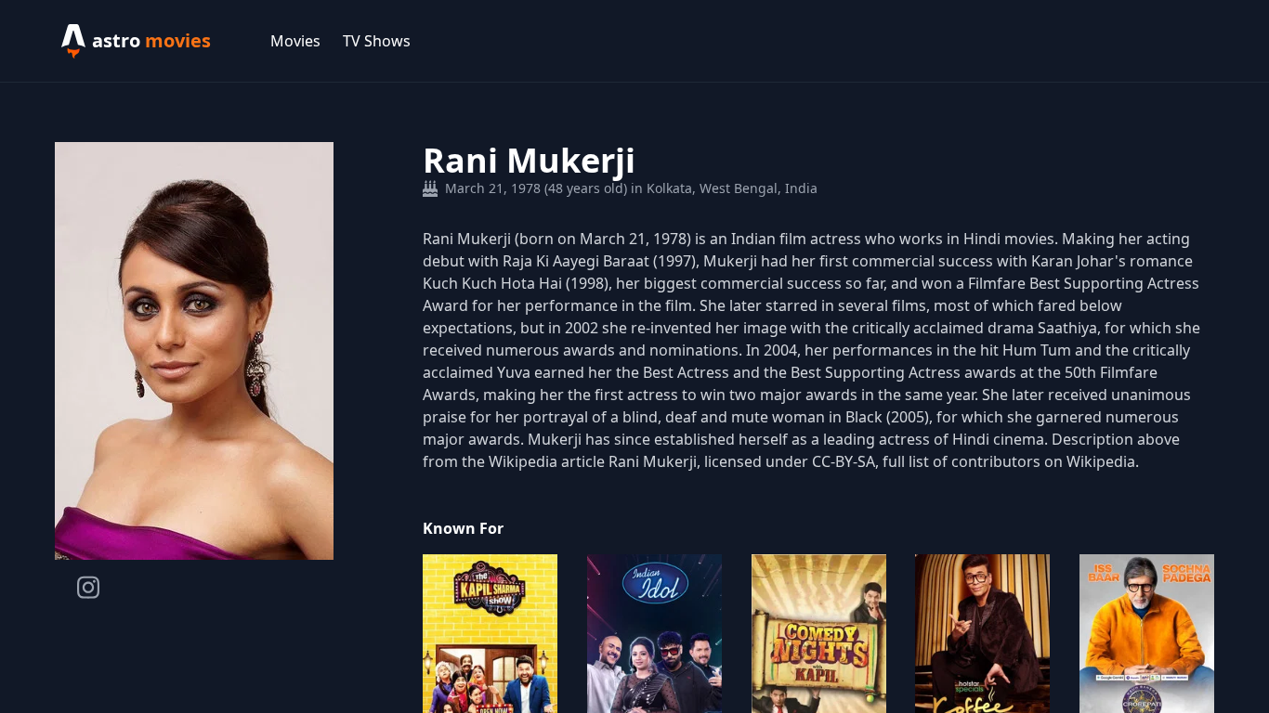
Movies (295, 41)
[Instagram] (88, 587)
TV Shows (377, 41)
